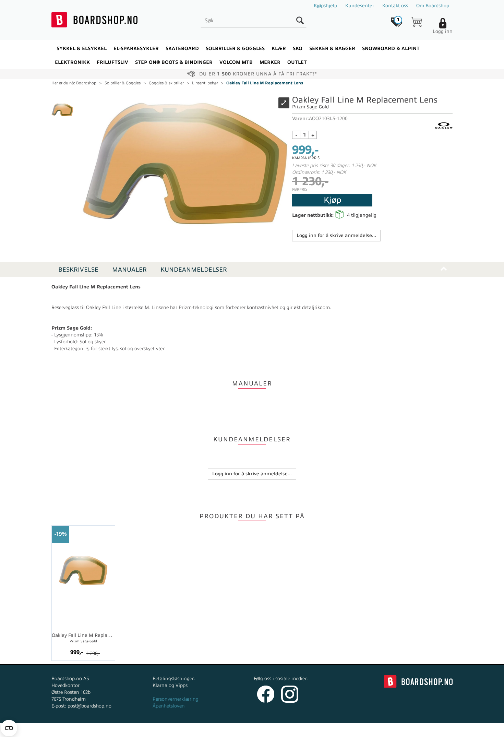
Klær (279, 48)
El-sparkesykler (136, 48)
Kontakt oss (395, 5)
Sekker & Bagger (332, 48)
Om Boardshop (432, 5)
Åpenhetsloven (169, 706)
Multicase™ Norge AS (389, 730)
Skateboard (182, 48)
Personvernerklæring (176, 699)
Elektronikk (72, 62)
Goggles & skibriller (166, 83)
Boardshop (86, 83)
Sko (297, 48)
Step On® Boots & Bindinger (174, 62)
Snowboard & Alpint (391, 48)
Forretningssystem (277, 730)
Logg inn (443, 31)
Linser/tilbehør (205, 83)
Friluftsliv (112, 62)
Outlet (297, 62)
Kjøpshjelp (325, 5)
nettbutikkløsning (325, 730)
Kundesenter (359, 5)
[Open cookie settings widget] (9, 728)
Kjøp (332, 199)
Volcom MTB (236, 62)
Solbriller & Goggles (235, 48)
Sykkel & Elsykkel (82, 48)
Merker (270, 62)
